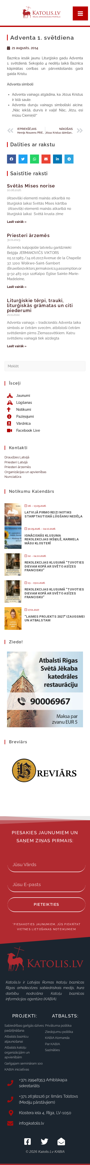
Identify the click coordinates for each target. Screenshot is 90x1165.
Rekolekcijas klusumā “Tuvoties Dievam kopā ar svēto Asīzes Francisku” (54, 566)
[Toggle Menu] (80, 13)
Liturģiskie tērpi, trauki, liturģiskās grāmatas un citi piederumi (40, 305)
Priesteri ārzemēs (28, 235)
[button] (11, 159)
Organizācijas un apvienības (25, 472)
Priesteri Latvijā (16, 462)
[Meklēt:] (45, 366)
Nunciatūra (12, 477)
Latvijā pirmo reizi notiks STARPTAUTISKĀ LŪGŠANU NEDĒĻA (53, 514)
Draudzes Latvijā (16, 457)
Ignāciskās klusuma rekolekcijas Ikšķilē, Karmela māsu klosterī (51, 539)
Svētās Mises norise (31, 185)
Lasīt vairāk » (16, 222)
